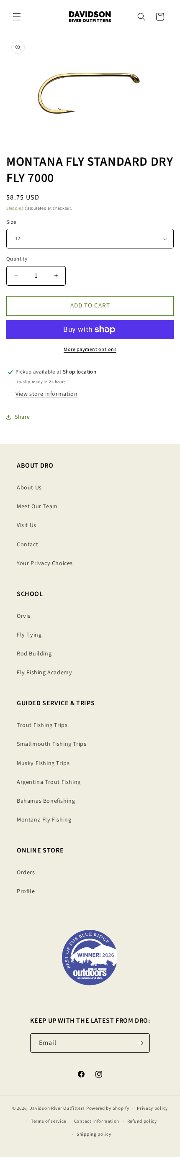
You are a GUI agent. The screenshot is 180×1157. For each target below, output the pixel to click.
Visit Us (26, 525)
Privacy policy (152, 1108)
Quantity (16, 259)
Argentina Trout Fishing (49, 782)
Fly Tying (29, 635)
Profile (26, 891)
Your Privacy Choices (45, 563)
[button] (17, 17)
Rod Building (34, 654)
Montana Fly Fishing (44, 820)
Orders (26, 872)
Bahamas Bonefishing (46, 801)
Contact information (96, 1121)
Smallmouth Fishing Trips (51, 744)
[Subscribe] (140, 1043)
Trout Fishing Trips (42, 725)
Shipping (15, 208)
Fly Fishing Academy (44, 672)
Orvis (24, 616)
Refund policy (142, 1121)
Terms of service (48, 1121)
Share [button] (22, 417)
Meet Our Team (37, 506)
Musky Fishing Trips (43, 763)
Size (11, 222)
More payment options (90, 349)
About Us (29, 488)
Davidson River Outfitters (57, 1108)
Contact (27, 544)
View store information (46, 394)
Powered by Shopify (107, 1108)
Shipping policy (94, 1134)
